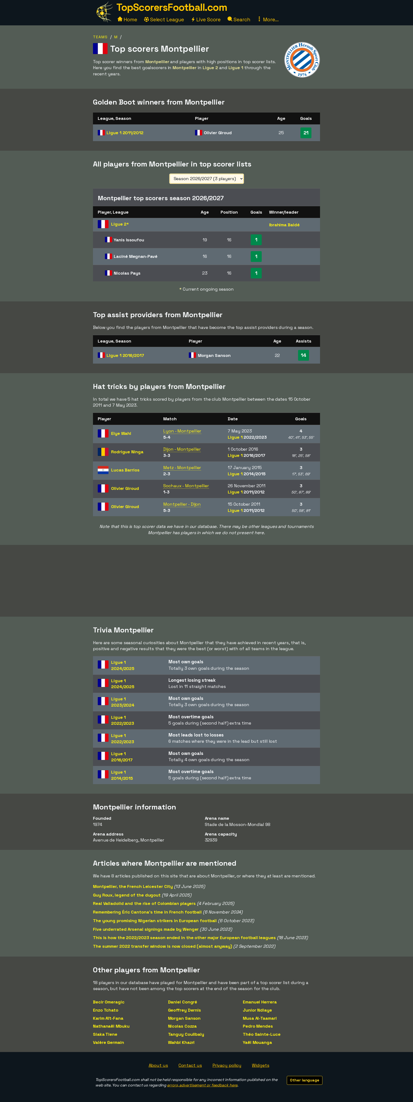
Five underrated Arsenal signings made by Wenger (146, 929)
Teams (100, 36)
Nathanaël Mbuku (111, 1026)
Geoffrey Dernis (184, 1010)
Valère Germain (108, 1042)
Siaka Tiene (105, 1034)
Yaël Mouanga (257, 1042)
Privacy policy (227, 1065)
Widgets (260, 1065)
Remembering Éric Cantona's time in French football (147, 912)
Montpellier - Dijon (182, 504)
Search (241, 19)
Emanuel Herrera (260, 1002)
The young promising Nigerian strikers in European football (155, 920)
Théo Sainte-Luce (261, 1034)
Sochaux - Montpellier (186, 485)
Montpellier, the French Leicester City (133, 886)
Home (129, 19)
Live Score (208, 19)
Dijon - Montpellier (182, 449)
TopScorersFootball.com (171, 7)
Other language (304, 1080)
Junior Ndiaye (257, 1010)
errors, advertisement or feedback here (202, 1085)
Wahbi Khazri (181, 1042)
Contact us (190, 1065)
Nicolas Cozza (182, 1026)
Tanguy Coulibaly (186, 1034)
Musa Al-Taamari (260, 1018)
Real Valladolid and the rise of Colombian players (144, 903)
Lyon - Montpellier (182, 431)
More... (270, 19)
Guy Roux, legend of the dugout (127, 895)
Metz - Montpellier (182, 467)
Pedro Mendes (258, 1026)
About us (158, 1065)
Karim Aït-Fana (108, 1018)
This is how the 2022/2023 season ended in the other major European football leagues (184, 937)
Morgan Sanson (184, 1018)
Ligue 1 (125, 132)
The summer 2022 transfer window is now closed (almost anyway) (162, 946)
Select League (166, 19)
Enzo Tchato (105, 1010)
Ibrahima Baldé (284, 224)
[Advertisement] (206, 580)
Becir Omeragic (109, 1002)
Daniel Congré (182, 1002)
